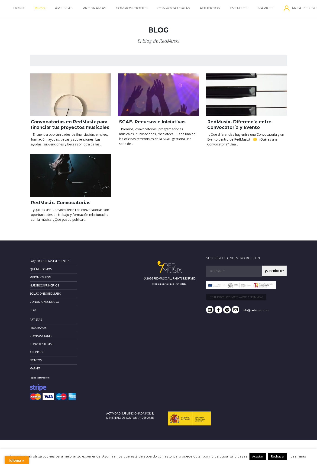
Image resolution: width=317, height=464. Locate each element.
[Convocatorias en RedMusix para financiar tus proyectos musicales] (70, 94)
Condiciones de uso (44, 302)
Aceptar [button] (257, 456)
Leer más (298, 456)
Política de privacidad (163, 283)
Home (19, 8)
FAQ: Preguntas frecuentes (49, 261)
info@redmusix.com (256, 310)
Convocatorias (173, 8)
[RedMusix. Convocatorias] (70, 175)
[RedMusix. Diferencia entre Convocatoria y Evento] (246, 94)
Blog (40, 8)
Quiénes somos (41, 269)
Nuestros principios (44, 285)
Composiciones (132, 8)
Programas (94, 8)
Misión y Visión (40, 277)
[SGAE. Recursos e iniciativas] (158, 94)
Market (265, 8)
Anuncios (210, 8)
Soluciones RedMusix (45, 294)
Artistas (64, 8)
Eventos (239, 8)
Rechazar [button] (278, 456)
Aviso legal (181, 283)
